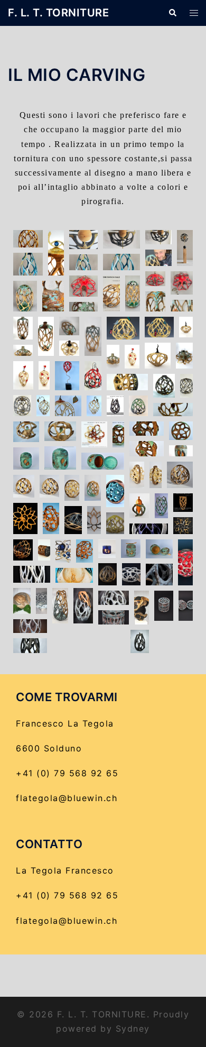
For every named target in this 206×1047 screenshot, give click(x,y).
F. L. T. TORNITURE (58, 12)
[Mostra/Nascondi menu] (194, 13)
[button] (172, 13)
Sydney (133, 1028)
